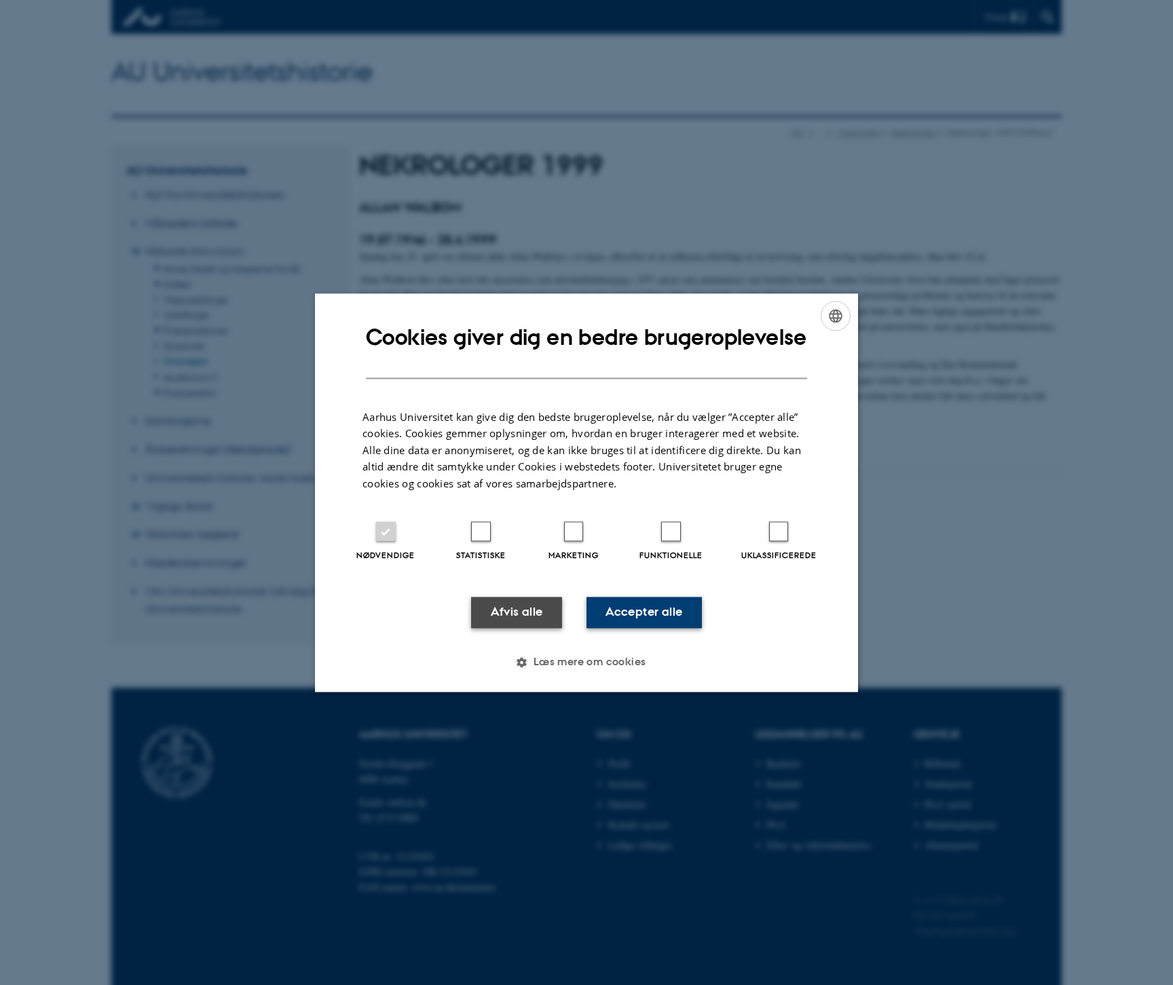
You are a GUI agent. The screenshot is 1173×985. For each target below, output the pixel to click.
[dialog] (586, 492)
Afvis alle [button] (517, 612)
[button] (586, 662)
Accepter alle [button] (644, 612)
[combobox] (835, 315)
